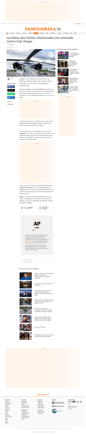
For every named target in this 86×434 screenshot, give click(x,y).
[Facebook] (72, 23)
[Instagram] (76, 23)
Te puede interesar (27, 262)
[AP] (37, 223)
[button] (7, 33)
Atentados (10, 104)
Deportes (52, 33)
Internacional (10, 47)
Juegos (12, 33)
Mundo (36, 33)
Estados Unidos (30, 241)
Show (47, 33)
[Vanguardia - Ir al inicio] (43, 29)
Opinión (41, 33)
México (30, 33)
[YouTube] (79, 23)
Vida (71, 33)
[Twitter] (74, 23)
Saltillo (24, 33)
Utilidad (59, 33)
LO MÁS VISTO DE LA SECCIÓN (67, 49)
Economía (66, 33)
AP (12, 78)
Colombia (47, 95)
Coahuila (18, 33)
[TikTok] (81, 23)
